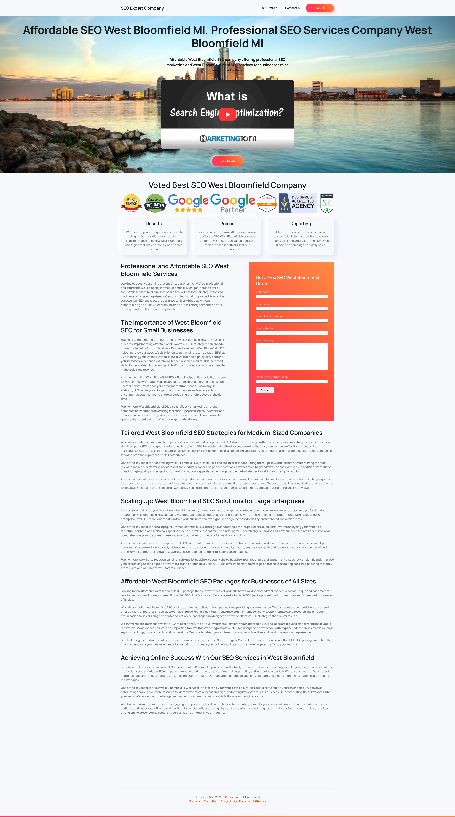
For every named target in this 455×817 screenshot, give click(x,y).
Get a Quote (227, 161)
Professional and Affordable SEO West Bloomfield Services (175, 270)
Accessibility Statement (237, 801)
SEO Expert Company (142, 8)
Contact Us (292, 8)
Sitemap (260, 801)
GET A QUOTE (319, 8)
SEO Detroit (269, 8)
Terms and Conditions (204, 801)
